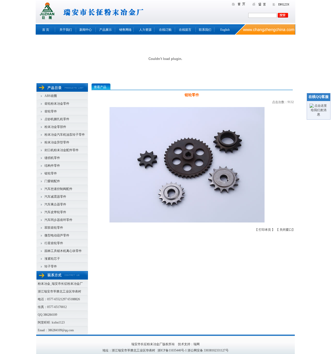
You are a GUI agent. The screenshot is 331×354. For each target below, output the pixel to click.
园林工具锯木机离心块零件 (63, 251)
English (225, 30)
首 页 (45, 30)
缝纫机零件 (52, 158)
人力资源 (145, 30)
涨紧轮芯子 (52, 258)
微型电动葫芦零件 (56, 235)
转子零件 (50, 266)
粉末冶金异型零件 (56, 142)
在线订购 (165, 30)
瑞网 (196, 344)
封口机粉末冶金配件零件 (61, 150)
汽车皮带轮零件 (55, 212)
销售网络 (125, 30)
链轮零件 (50, 173)
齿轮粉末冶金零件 (56, 103)
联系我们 (205, 30)
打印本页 (265, 230)
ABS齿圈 (50, 96)
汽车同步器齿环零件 (58, 220)
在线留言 (185, 30)
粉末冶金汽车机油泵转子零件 (64, 134)
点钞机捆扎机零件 (56, 119)
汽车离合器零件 (55, 204)
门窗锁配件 (52, 181)
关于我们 (65, 30)
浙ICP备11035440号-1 (172, 350)
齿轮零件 (50, 111)
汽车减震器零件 (55, 196)
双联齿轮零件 (53, 227)
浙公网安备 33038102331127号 (208, 350)
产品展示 (105, 30)
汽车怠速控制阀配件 (58, 189)
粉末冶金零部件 (55, 127)
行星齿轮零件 (53, 243)
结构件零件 (52, 165)
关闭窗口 (286, 230)
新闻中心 (85, 30)
